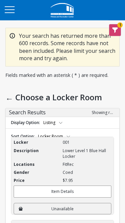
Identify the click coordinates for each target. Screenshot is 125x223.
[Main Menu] (9, 9)
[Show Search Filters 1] (115, 30)
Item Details (62, 191)
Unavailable (62, 209)
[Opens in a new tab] (63, 18)
